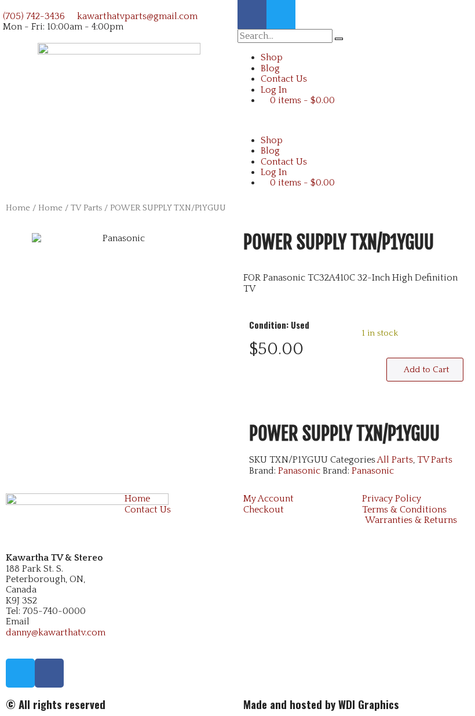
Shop (272, 57)
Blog (270, 68)
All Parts (395, 460)
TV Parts (86, 208)
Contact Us (284, 79)
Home (18, 208)
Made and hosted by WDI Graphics (321, 704)
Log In (274, 90)
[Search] (339, 39)
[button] (356, 120)
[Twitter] (280, 14)
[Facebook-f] (251, 14)
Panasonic (299, 471)
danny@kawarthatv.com (55, 632)
